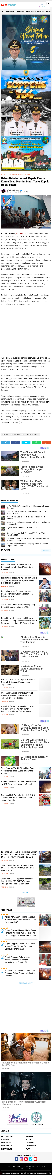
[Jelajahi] (49, 3)
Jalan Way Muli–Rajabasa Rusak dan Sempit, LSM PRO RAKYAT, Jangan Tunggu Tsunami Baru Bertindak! (17, 881)
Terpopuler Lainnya (26, 983)
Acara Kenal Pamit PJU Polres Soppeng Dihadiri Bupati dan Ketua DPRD (18, 606)
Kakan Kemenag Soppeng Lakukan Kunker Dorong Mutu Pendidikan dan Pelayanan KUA (17, 594)
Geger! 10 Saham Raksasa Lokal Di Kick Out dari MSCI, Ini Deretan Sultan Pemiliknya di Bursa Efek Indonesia (18, 709)
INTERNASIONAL (7, 1136)
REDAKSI (19, 1166)
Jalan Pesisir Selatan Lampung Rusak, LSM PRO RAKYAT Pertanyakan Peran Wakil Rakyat (17, 868)
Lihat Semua (26, 893)
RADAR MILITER (31, 11)
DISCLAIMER (41, 1166)
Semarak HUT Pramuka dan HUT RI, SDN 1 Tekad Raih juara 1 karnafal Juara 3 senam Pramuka (18, 797)
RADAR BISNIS (20, 11)
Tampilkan (46, 550)
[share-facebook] (15, 442)
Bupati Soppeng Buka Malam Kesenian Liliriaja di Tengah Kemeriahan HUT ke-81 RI (17, 959)
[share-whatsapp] (36, 442)
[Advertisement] (19, 330)
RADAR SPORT (31, 1146)
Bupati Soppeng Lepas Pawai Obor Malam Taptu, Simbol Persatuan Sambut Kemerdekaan (20, 946)
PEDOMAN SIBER (29, 1166)
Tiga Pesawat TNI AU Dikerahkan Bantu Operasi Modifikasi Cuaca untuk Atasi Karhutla (18, 771)
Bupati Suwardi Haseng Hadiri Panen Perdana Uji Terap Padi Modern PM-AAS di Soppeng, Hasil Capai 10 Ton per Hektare (19, 620)
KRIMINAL (29, 1136)
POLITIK (6, 174)
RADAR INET (41, 11)
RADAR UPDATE (9, 11)
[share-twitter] (26, 442)
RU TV (28, 1149)
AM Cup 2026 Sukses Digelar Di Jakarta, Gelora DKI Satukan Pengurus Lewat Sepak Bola (18, 682)
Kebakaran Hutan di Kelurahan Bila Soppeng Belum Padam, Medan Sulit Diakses (17, 567)
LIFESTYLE (5, 1139)
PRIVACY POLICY (26, 1168)
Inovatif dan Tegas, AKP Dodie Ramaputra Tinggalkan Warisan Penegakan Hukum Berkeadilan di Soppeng (19, 580)
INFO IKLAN (11, 1166)
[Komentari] (46, 442)
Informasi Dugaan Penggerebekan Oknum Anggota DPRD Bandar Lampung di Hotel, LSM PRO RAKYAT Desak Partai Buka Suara (19, 856)
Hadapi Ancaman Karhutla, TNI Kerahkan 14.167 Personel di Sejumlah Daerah (18, 783)
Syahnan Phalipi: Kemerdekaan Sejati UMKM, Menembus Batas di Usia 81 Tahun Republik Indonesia (17, 695)
